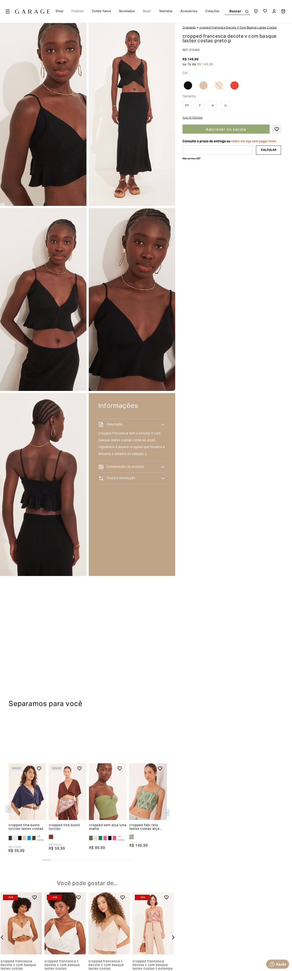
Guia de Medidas (192, 118)
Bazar (147, 11)
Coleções (212, 11)
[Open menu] (7, 11)
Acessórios (188, 11)
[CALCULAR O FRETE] (268, 150)
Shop (59, 11)
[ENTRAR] (274, 11)
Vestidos (165, 11)
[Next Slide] (173, 937)
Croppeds (189, 28)
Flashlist (77, 11)
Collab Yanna (101, 11)
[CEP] (217, 150)
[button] (8, 809)
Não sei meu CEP (191, 158)
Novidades (127, 11)
